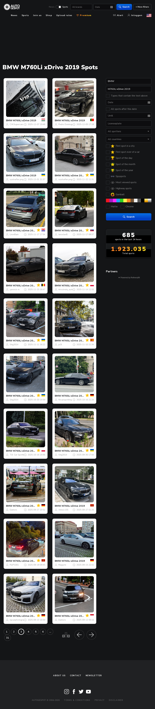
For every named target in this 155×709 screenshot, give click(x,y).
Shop (49, 15)
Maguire (62, 564)
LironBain (14, 234)
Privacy (100, 700)
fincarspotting (65, 399)
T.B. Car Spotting (18, 454)
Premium (85, 15)
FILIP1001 (14, 564)
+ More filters (142, 6)
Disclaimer (116, 700)
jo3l (60, 344)
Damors (13, 509)
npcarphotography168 (20, 619)
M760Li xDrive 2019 (24, 120)
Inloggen (136, 15)
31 (7, 637)
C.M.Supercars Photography (23, 124)
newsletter (94, 675)
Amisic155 (63, 509)
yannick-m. (15, 289)
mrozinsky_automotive (69, 289)
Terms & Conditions (77, 700)
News (51, 7)
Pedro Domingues (66, 124)
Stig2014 (14, 344)
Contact (75, 675)
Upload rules (64, 15)
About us (59, 675)
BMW (9, 120)
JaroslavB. (63, 234)
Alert (120, 15)
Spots (65, 7)
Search (126, 6)
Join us (37, 15)
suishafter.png (16, 179)
